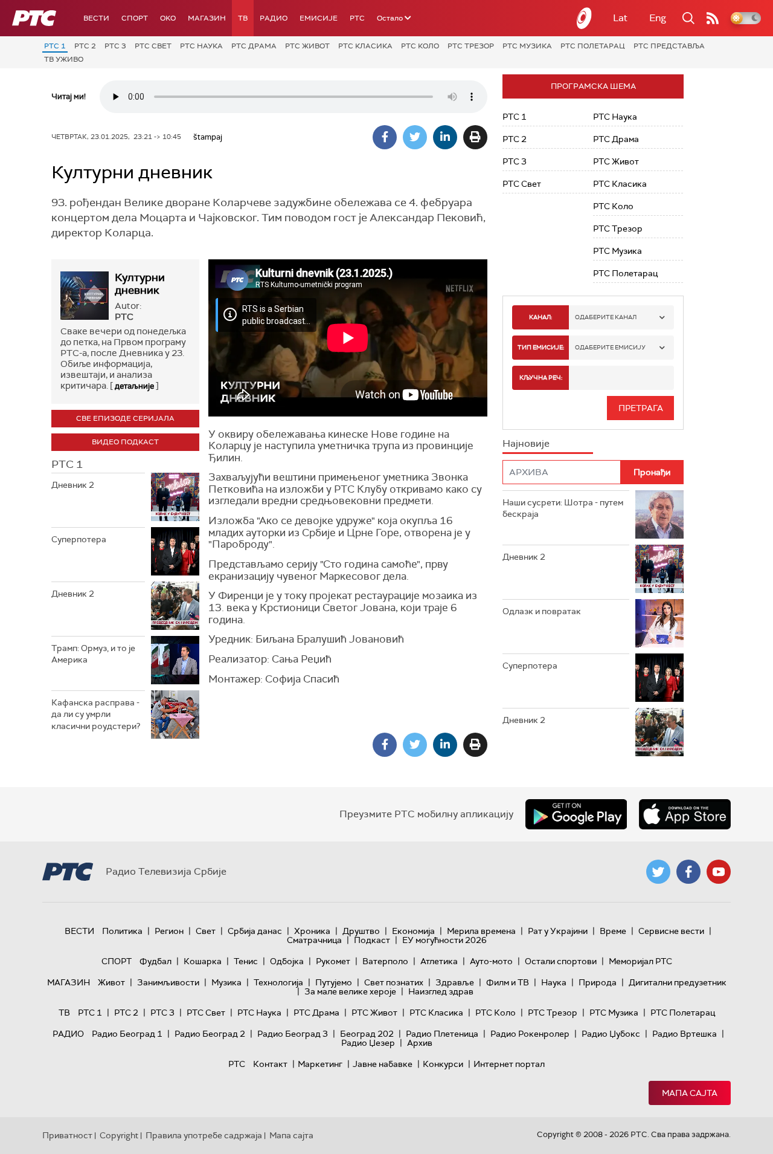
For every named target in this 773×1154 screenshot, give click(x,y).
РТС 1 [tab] (67, 464)
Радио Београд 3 (292, 1033)
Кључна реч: (540, 377)
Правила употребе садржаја (204, 1135)
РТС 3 (115, 46)
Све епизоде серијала (125, 418)
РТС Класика (365, 46)
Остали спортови (561, 961)
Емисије (319, 18)
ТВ (243, 18)
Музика (226, 982)
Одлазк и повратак (541, 611)
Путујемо (333, 982)
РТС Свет (153, 46)
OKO (168, 18)
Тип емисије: (541, 347)
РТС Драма (254, 46)
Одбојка (287, 961)
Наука (553, 982)
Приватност (67, 1135)
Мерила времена (481, 930)
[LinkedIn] (445, 137)
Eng (657, 17)
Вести (96, 18)
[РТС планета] (584, 18)
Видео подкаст (125, 442)
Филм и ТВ (507, 982)
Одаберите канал (606, 317)
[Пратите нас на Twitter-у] (658, 872)
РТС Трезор (470, 46)
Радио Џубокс (611, 1033)
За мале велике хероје (350, 991)
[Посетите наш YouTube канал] (719, 872)
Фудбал (156, 961)
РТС (357, 18)
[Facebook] (385, 137)
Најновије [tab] (526, 443)
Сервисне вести (671, 930)
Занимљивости (168, 982)
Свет (206, 930)
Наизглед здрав (440, 991)
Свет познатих (393, 982)
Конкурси (443, 1063)
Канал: (540, 317)
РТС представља (669, 46)
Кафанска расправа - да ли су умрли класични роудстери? (95, 714)
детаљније (134, 386)
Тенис (246, 961)
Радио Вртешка (684, 1033)
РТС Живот (307, 46)
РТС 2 (85, 46)
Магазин (207, 18)
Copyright (119, 1135)
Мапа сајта (689, 1093)
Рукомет (333, 961)
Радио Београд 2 (210, 1033)
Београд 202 (367, 1033)
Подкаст (372, 940)
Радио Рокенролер (529, 1033)
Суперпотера (78, 539)
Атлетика (439, 961)
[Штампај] (475, 137)
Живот (111, 982)
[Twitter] (415, 137)
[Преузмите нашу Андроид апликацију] (576, 814)
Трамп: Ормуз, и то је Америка (93, 654)
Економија (413, 930)
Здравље (454, 982)
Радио (273, 18)
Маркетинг (320, 1063)
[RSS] (713, 18)
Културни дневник (140, 284)
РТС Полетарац (592, 46)
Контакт (270, 1063)
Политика (122, 930)
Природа (598, 982)
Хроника (312, 930)
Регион (169, 930)
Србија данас (255, 930)
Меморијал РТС (640, 961)
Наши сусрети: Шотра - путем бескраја (562, 508)
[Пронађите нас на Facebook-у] (688, 872)
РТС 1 (55, 46)
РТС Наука (201, 46)
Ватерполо (385, 961)
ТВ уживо (63, 59)
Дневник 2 (72, 484)
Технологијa (278, 982)
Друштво (361, 930)
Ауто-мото (491, 961)
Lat (620, 17)
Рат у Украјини (558, 930)
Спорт (134, 18)
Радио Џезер (368, 1042)
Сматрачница (314, 940)
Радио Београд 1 (127, 1033)
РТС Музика (527, 46)
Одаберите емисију (610, 347)
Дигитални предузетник (677, 982)
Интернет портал (509, 1063)
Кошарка (203, 961)
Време (613, 930)
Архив (419, 1042)
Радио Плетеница (442, 1033)
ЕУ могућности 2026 (444, 940)
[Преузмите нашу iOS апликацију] (685, 814)
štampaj (207, 137)
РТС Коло (420, 46)
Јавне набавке (382, 1063)
